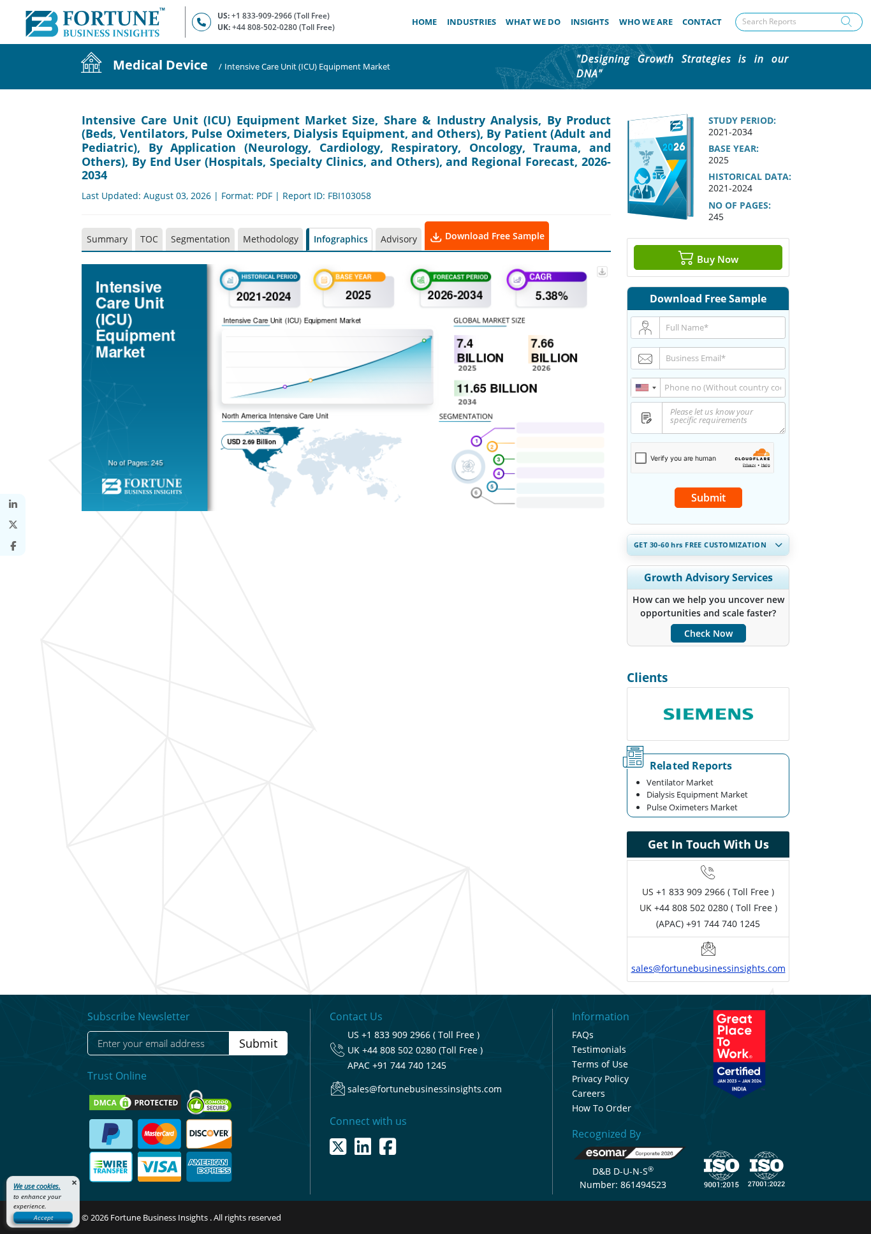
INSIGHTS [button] (590, 21)
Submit (708, 498)
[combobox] (646, 387)
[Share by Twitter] (13, 524)
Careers (588, 1093)
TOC (149, 239)
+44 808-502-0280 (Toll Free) (283, 27)
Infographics (341, 239)
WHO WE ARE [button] (646, 21)
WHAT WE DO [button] (533, 21)
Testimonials (599, 1049)
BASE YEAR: (733, 148)
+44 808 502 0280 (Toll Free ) (422, 1050)
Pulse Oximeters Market (692, 807)
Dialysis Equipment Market (697, 794)
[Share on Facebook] (13, 545)
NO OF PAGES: (739, 205)
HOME (427, 21)
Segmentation (200, 239)
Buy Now (716, 258)
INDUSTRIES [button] (471, 21)
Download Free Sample (494, 236)
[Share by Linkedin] (13, 504)
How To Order (601, 1108)
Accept (43, 1217)
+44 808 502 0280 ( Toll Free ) (715, 908)
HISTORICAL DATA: (749, 176)
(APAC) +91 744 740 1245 (708, 924)
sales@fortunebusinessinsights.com (708, 968)
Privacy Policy (600, 1079)
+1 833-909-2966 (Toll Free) (280, 15)
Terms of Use (600, 1064)
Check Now (708, 633)
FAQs (583, 1035)
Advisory (399, 239)
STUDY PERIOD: (742, 120)
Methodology (270, 239)
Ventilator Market (680, 782)
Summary (107, 239)
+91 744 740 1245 (409, 1065)
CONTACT (702, 21)
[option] (708, 714)
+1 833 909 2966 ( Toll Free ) (715, 892)
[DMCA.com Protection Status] (136, 1102)
